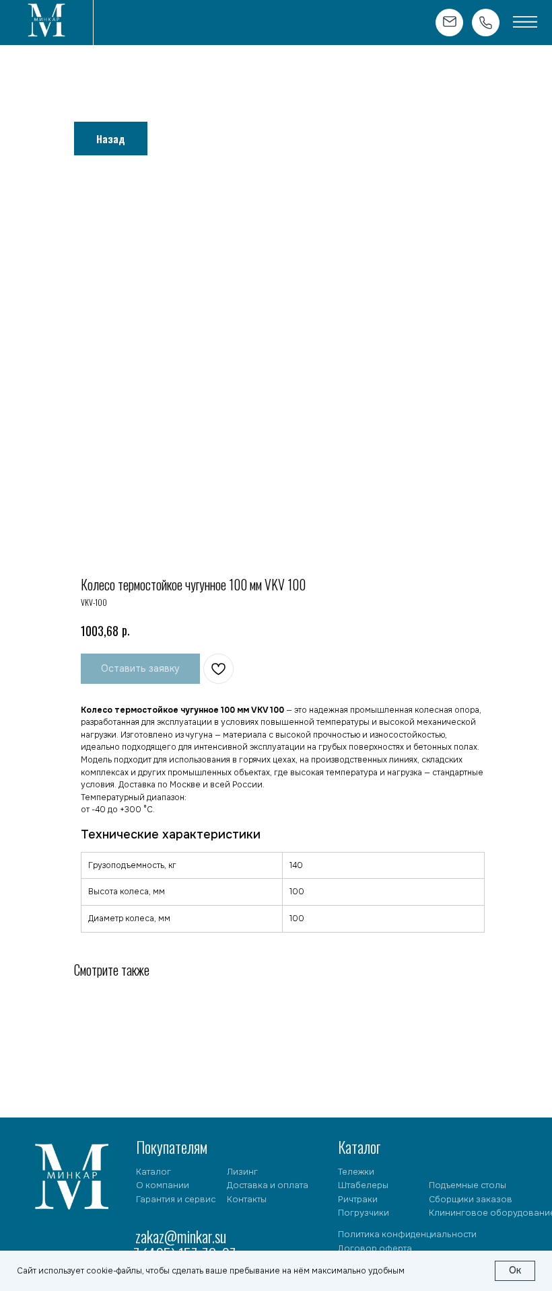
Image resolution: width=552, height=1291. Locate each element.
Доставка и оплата (267, 1185)
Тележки (356, 1172)
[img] (46, 22)
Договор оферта (375, 1248)
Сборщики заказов (470, 1199)
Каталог (153, 1172)
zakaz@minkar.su (180, 1236)
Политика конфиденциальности (407, 1234)
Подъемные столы (467, 1185)
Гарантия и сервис (175, 1199)
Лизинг (242, 1172)
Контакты (247, 1199)
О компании (162, 1185)
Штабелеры (363, 1185)
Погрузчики (363, 1213)
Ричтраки (358, 1199)
